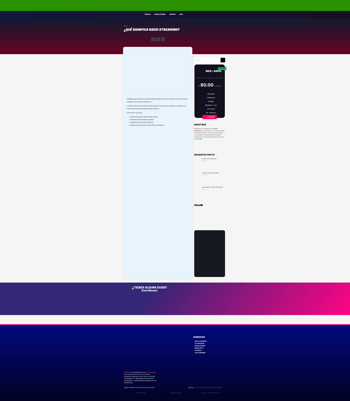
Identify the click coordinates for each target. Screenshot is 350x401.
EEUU (215, 387)
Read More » (205, 160)
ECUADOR (206, 387)
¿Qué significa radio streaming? (212, 187)
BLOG (181, 14)
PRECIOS (148, 14)
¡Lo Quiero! (211, 117)
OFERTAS (172, 14)
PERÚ (198, 387)
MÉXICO (211, 387)
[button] (153, 39)
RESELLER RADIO (160, 14)
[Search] (223, 60)
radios (126, 25)
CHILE (201, 387)
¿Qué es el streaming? (209, 158)
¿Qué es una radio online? (210, 173)
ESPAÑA (219, 387)
